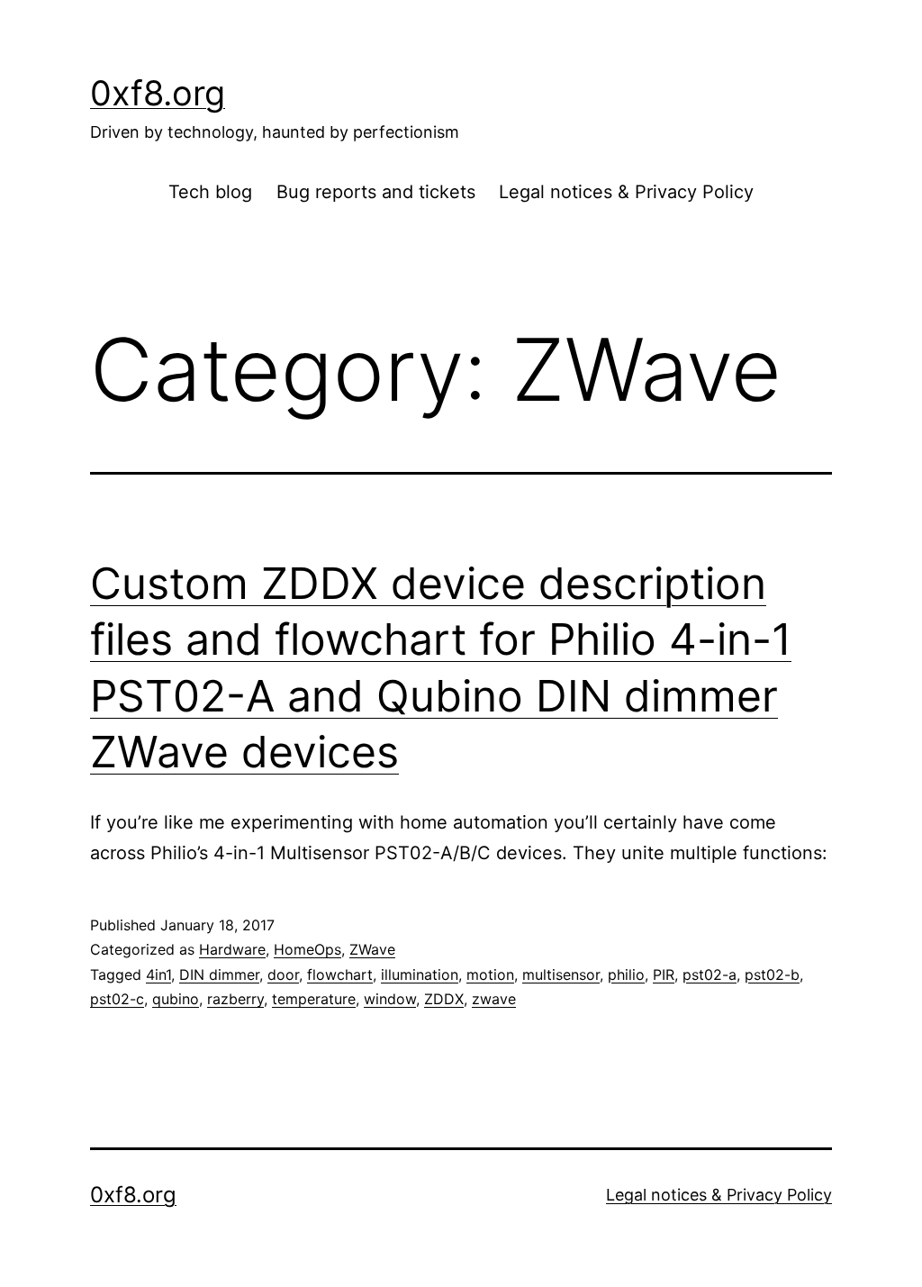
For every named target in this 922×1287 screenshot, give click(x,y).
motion (490, 974)
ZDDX (444, 999)
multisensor (561, 974)
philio (626, 974)
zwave (494, 999)
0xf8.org (157, 92)
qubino (175, 999)
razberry (235, 999)
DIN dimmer (219, 974)
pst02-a (709, 974)
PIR (663, 974)
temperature (314, 999)
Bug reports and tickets (375, 192)
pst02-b (772, 974)
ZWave (372, 949)
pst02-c (117, 999)
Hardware (232, 949)
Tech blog (210, 192)
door (283, 974)
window (390, 999)
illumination (419, 974)
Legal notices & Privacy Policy (626, 192)
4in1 (158, 974)
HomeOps (307, 949)
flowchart (340, 974)
